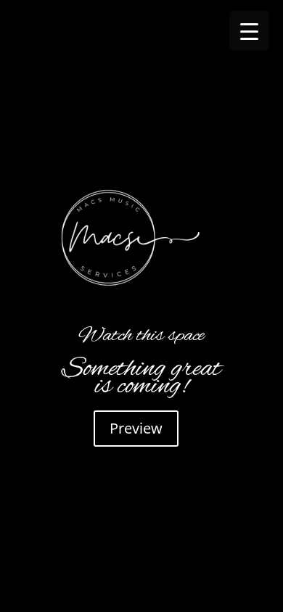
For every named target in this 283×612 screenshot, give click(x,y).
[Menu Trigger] (249, 31)
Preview (136, 428)
